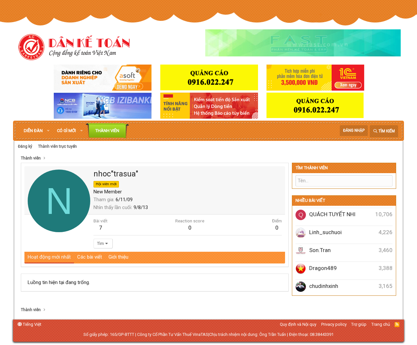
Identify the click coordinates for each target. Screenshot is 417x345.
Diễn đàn (33, 130)
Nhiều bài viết (310, 200)
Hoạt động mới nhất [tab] (49, 257)
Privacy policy (334, 324)
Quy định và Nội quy (298, 324)
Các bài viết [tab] (89, 257)
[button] (48, 130)
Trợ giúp (359, 324)
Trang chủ (380, 324)
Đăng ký (25, 146)
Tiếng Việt (31, 324)
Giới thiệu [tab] (118, 257)
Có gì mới (66, 130)
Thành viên (107, 130)
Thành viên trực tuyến (57, 146)
